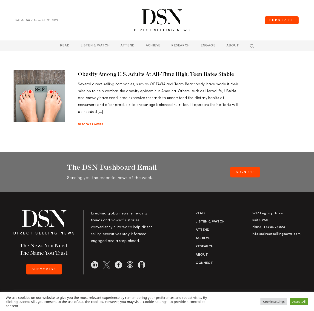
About (232, 45)
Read (65, 45)
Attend (202, 230)
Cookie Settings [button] (274, 302)
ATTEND (127, 45)
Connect (204, 263)
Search (252, 46)
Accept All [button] (298, 302)
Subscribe (281, 20)
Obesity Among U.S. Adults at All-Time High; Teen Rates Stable (156, 74)
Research (180, 45)
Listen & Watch (95, 45)
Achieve (153, 45)
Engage (208, 45)
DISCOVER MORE (90, 124)
